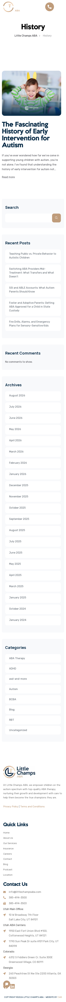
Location (7, 875)
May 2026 (15, 429)
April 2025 (15, 575)
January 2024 (17, 619)
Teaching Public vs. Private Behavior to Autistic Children (32, 255)
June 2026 (15, 417)
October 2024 (17, 608)
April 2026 (15, 440)
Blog (12, 709)
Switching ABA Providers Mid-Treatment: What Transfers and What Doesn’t (31, 272)
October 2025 (17, 507)
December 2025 (18, 485)
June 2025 (15, 552)
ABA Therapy (17, 658)
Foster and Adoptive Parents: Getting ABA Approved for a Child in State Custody (31, 306)
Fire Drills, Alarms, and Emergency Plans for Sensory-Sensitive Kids (29, 323)
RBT (11, 719)
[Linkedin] (12, 986)
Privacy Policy (10, 806)
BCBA (12, 699)
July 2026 (15, 406)
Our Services (10, 843)
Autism (13, 689)
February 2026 (18, 462)
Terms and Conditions (32, 806)
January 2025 (17, 597)
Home (6, 832)
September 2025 (19, 518)
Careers (7, 854)
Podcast (7, 869)
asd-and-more (18, 678)
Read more (8, 177)
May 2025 (15, 563)
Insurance (8, 848)
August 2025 (17, 530)
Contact (7, 859)
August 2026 (17, 395)
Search (12, 207)
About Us (8, 838)
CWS (60, 997)
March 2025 (16, 586)
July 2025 (15, 541)
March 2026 (16, 451)
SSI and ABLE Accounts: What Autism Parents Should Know (31, 289)
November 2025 (18, 496)
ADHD (12, 668)
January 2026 (17, 474)
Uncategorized (18, 730)
